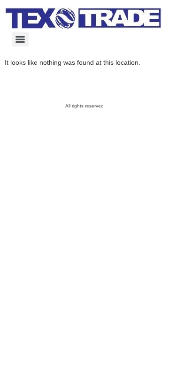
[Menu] (20, 39)
